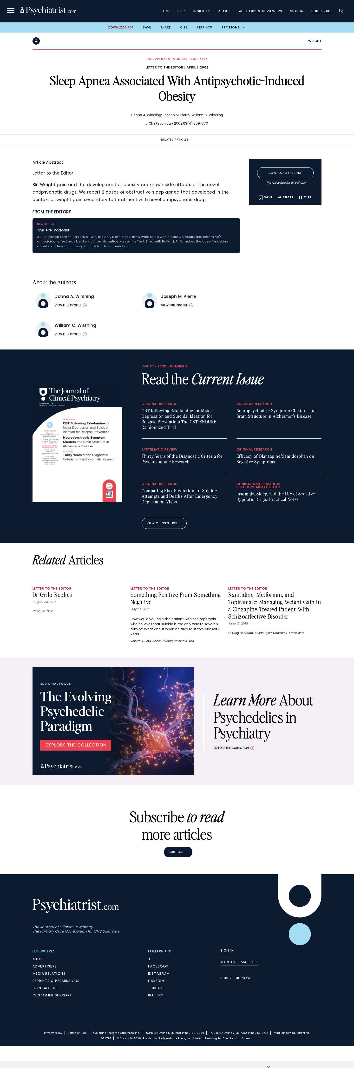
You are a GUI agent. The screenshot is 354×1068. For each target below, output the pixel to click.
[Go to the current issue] (77, 500)
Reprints (204, 27)
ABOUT (39, 959)
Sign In (297, 11)
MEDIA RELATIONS (49, 973)
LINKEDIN (156, 980)
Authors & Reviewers (260, 11)
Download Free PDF (285, 173)
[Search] (341, 11)
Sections (231, 27)
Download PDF (120, 27)
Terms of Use (77, 1033)
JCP (166, 11)
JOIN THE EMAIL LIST (239, 962)
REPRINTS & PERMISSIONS (56, 980)
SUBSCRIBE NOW (235, 977)
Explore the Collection (231, 748)
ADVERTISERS (45, 966)
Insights (201, 11)
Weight (314, 41)
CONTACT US (45, 988)
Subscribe (321, 11)
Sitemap (247, 1038)
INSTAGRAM (159, 973)
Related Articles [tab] (175, 139)
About (224, 11)
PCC (181, 11)
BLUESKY (156, 995)
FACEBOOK (158, 966)
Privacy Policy (53, 1033)
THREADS (156, 988)
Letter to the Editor (164, 67)
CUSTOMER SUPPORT (52, 995)
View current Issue (164, 523)
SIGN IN (227, 950)
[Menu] (10, 11)
